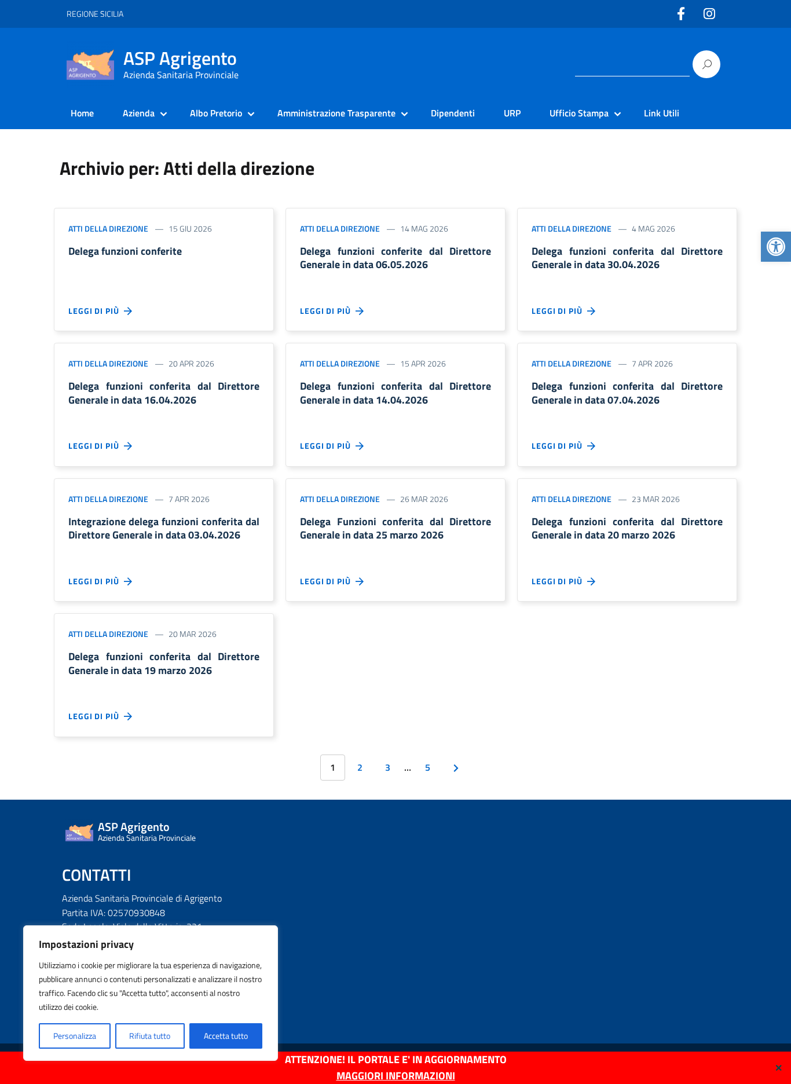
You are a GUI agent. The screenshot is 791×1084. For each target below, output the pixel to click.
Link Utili (661, 113)
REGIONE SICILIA (95, 14)
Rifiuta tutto (149, 1036)
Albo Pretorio (216, 113)
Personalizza (74, 1036)
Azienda (139, 113)
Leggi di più (96, 311)
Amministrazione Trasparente (336, 113)
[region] (150, 993)
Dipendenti (453, 113)
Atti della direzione (108, 228)
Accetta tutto (226, 1036)
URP (512, 113)
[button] (776, 247)
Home (82, 113)
